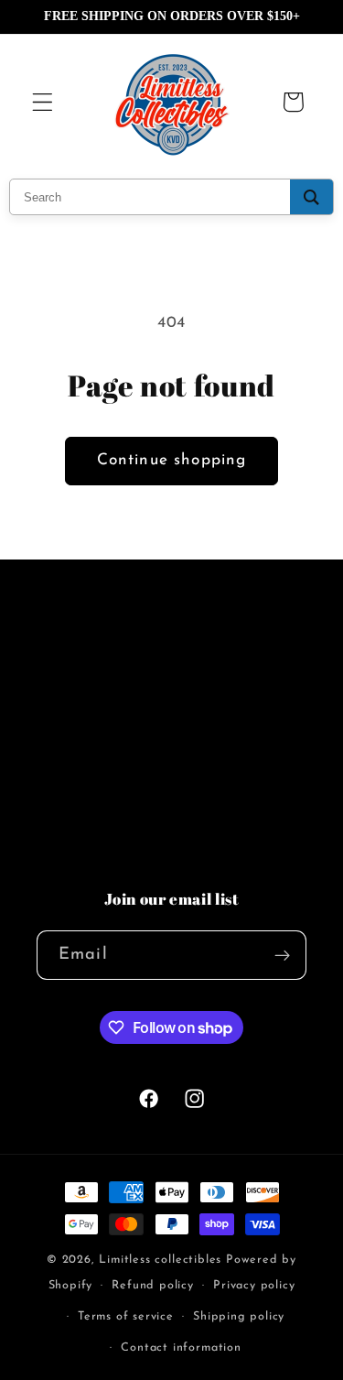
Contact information (181, 1347)
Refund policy (152, 1285)
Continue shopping (172, 460)
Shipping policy (238, 1316)
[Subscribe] (282, 955)
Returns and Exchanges (122, 819)
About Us (71, 681)
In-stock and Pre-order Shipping (152, 773)
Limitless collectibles (162, 1260)
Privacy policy (254, 1285)
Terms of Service (95, 865)
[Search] (311, 196)
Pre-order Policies (100, 728)
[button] (42, 102)
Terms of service (126, 1316)
